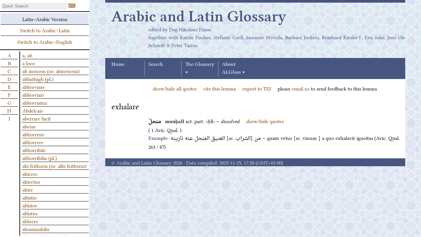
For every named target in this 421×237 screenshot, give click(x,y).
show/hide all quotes (175, 88)
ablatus (29, 213)
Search (155, 64)
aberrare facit (36, 118)
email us (301, 88)
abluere (30, 220)
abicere (29, 173)
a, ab (27, 55)
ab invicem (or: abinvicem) (51, 70)
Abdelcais (32, 110)
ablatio (29, 197)
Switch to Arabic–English (44, 41)
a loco (28, 62)
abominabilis (35, 228)
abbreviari (33, 94)
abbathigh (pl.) (38, 78)
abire (27, 189)
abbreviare (33, 86)
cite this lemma (219, 88)
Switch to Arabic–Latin (45, 30)
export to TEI (256, 88)
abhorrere (32, 141)
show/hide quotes (265, 120)
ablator (29, 205)
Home (118, 64)
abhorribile (34, 149)
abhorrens (33, 134)
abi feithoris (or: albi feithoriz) (54, 165)
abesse (29, 126)
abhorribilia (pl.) (39, 157)
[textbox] (34, 6)
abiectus (31, 181)
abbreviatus (34, 102)
